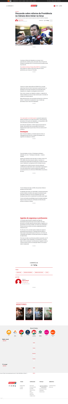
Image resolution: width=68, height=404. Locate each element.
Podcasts (21, 387)
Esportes (21, 388)
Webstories (21, 304)
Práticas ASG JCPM (33, 387)
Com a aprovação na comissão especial (28, 118)
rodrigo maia (19, 272)
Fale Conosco (32, 394)
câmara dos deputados (39, 272)
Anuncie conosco (42, 391)
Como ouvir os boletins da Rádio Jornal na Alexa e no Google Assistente (44, 386)
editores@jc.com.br (25, 282)
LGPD (30, 391)
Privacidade (31, 388)
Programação (42, 390)
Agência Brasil (20, 20)
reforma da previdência (28, 272)
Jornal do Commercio (52, 385)
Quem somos (32, 385)
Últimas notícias (22, 385)
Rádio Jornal (51, 387)
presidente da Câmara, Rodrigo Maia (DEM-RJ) (30, 67)
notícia (47, 272)
